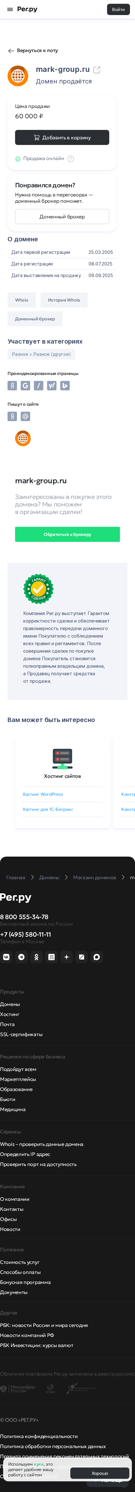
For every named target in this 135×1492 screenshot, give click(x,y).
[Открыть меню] (10, 9)
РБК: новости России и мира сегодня (44, 1325)
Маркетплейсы (18, 1079)
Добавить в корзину (66, 137)
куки (39, 1464)
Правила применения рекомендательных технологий (64, 1456)
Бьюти (7, 1099)
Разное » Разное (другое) (41, 354)
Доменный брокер (62, 216)
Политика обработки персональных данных (53, 1446)
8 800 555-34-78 (24, 917)
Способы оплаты (20, 1272)
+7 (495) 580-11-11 (25, 934)
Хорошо (100, 1473)
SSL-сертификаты (21, 1034)
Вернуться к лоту (37, 50)
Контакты (11, 1209)
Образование (16, 1089)
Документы (14, 1292)
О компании (15, 1199)
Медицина (12, 1109)
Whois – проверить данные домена (42, 1144)
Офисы (8, 1219)
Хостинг (9, 1014)
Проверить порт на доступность (38, 1164)
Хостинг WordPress (43, 794)
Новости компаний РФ (27, 1335)
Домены (10, 1004)
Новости (10, 1229)
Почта (7, 1024)
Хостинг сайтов (62, 776)
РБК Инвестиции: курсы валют (36, 1345)
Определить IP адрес (25, 1154)
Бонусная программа (25, 1282)
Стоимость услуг (19, 1262)
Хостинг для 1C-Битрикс (48, 809)
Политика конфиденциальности (39, 1436)
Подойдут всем (18, 1069)
